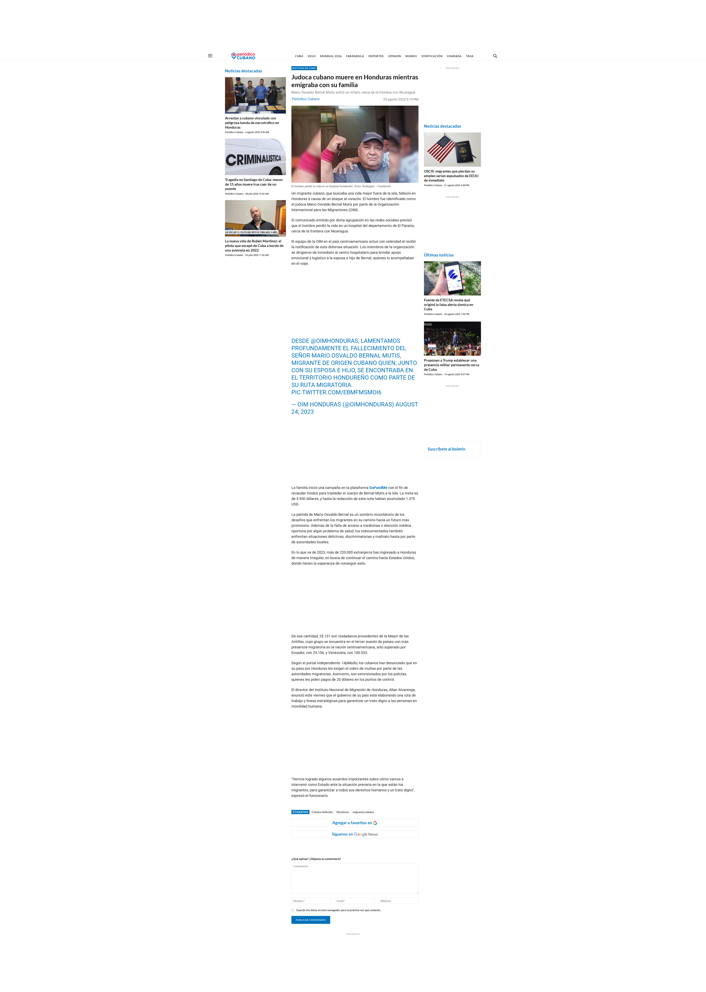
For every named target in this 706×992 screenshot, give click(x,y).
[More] (363, 845)
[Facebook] (320, 845)
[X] (337, 845)
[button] (495, 56)
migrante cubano (363, 812)
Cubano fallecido (322, 812)
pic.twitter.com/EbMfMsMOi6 (336, 392)
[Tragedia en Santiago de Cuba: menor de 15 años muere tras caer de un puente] (255, 157)
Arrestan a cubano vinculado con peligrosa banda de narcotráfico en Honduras (252, 122)
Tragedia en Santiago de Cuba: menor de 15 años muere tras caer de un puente (254, 184)
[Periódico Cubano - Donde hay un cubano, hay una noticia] (243, 56)
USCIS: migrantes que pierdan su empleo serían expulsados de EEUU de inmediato (451, 175)
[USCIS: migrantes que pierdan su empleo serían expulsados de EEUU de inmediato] (452, 149)
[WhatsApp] (329, 845)
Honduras (342, 812)
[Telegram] (354, 845)
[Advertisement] (353, 25)
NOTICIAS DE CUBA (304, 68)
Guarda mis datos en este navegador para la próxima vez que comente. (338, 910)
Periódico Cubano (234, 132)
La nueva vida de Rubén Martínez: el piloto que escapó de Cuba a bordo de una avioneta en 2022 (254, 245)
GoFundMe (377, 487)
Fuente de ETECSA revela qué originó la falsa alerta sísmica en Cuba (448, 304)
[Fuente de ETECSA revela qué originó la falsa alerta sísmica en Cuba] (452, 278)
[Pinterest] (346, 845)
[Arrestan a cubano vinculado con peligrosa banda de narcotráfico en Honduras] (255, 95)
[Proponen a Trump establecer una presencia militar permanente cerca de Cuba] (452, 339)
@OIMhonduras (334, 340)
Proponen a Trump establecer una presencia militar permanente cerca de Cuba (451, 364)
